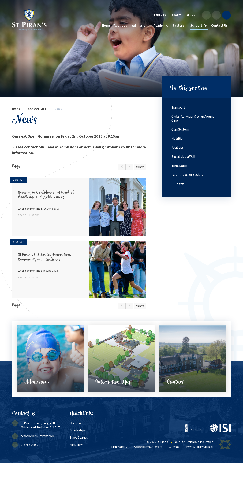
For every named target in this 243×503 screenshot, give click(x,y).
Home (16, 108)
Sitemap (174, 447)
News (58, 108)
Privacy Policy (194, 447)
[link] (121, 167)
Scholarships (77, 430)
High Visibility (119, 447)
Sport (176, 15)
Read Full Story (29, 215)
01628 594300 (29, 444)
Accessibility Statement (148, 447)
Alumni (191, 15)
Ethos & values (79, 437)
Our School (76, 423)
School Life (37, 108)
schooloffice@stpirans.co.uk (38, 436)
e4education (205, 442)
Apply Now (76, 444)
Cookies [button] (208, 447)
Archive (140, 167)
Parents (160, 15)
